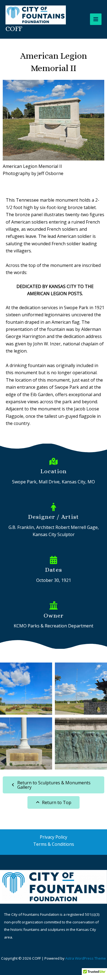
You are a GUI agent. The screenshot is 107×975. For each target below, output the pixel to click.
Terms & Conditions (53, 844)
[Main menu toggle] (96, 19)
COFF (13, 28)
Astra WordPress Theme (85, 958)
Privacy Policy (53, 837)
